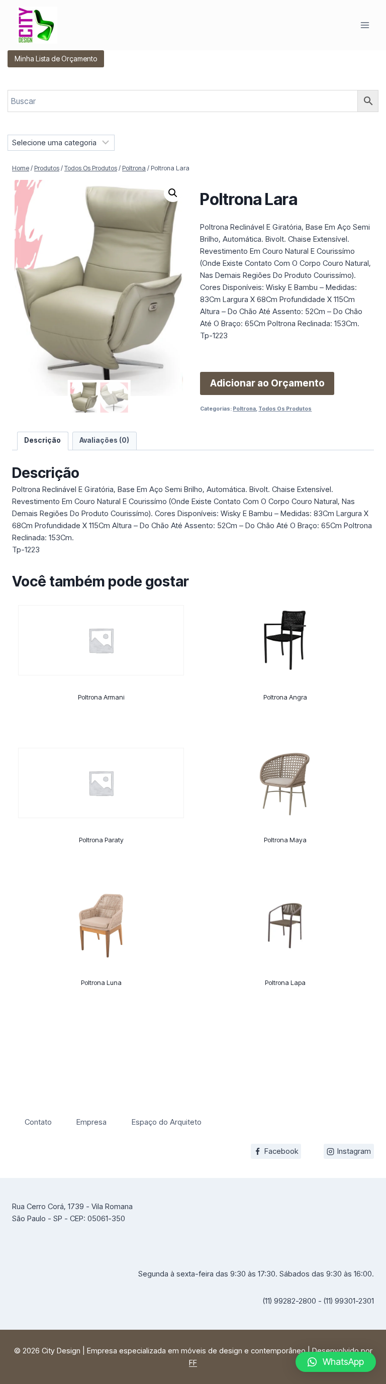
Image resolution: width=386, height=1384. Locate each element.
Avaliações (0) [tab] (104, 440)
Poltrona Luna (101, 982)
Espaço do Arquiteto (167, 1122)
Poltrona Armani (101, 697)
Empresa (91, 1122)
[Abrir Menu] (364, 25)
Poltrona (244, 409)
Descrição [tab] (42, 440)
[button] (173, 193)
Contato (38, 1122)
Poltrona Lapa (285, 982)
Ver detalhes (101, 734)
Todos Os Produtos (285, 409)
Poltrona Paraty (101, 840)
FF (193, 1362)
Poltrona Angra (285, 697)
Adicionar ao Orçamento (267, 383)
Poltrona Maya (285, 840)
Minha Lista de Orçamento (56, 58)
